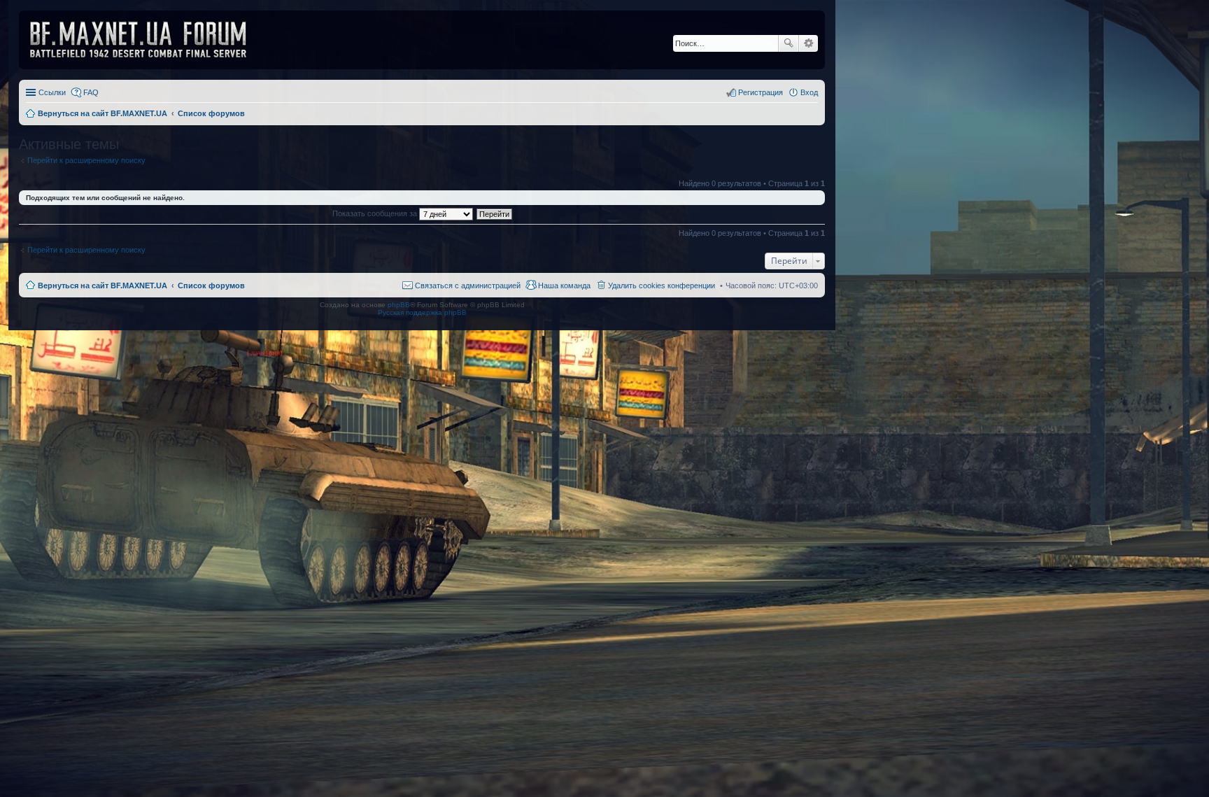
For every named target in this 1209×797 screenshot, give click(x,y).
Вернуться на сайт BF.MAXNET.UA (102, 285)
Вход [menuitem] (809, 92)
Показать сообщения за (375, 213)
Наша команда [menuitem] (564, 285)
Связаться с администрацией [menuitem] (468, 285)
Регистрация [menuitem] (760, 92)
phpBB (399, 305)
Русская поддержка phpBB (422, 312)
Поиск (788, 43)
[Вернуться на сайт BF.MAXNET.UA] (146, 40)
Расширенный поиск (808, 43)
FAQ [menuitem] (91, 92)
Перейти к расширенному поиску (86, 160)
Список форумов (211, 285)
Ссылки (52, 92)
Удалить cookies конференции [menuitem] (661, 285)
